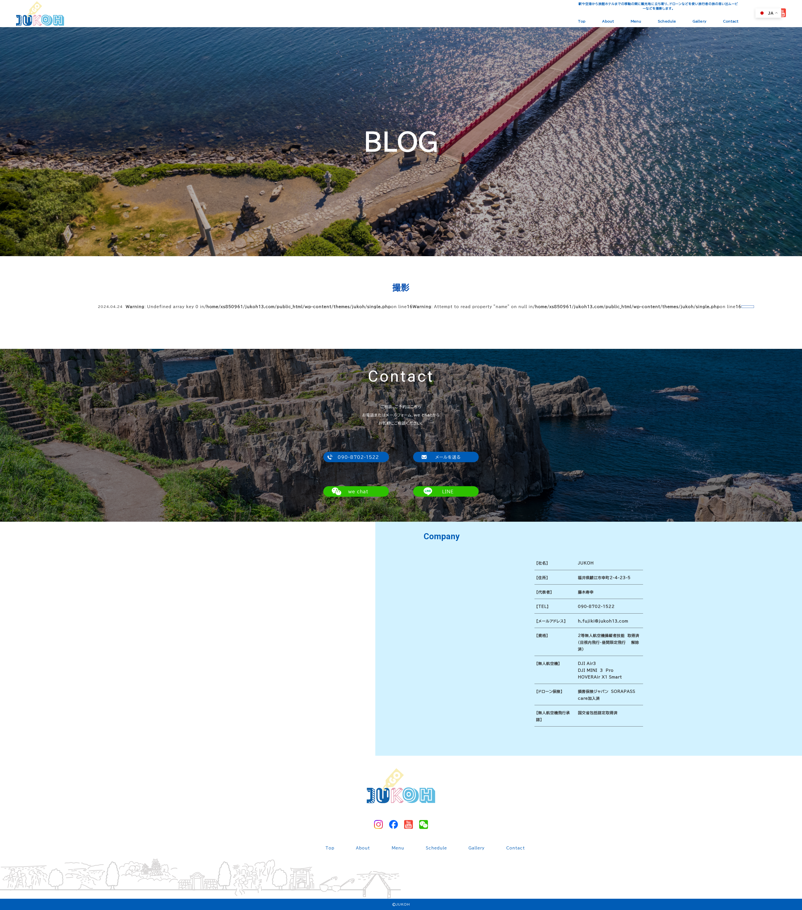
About (608, 21)
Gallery (699, 21)
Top (581, 21)
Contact (731, 21)
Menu (636, 21)
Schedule (667, 21)
